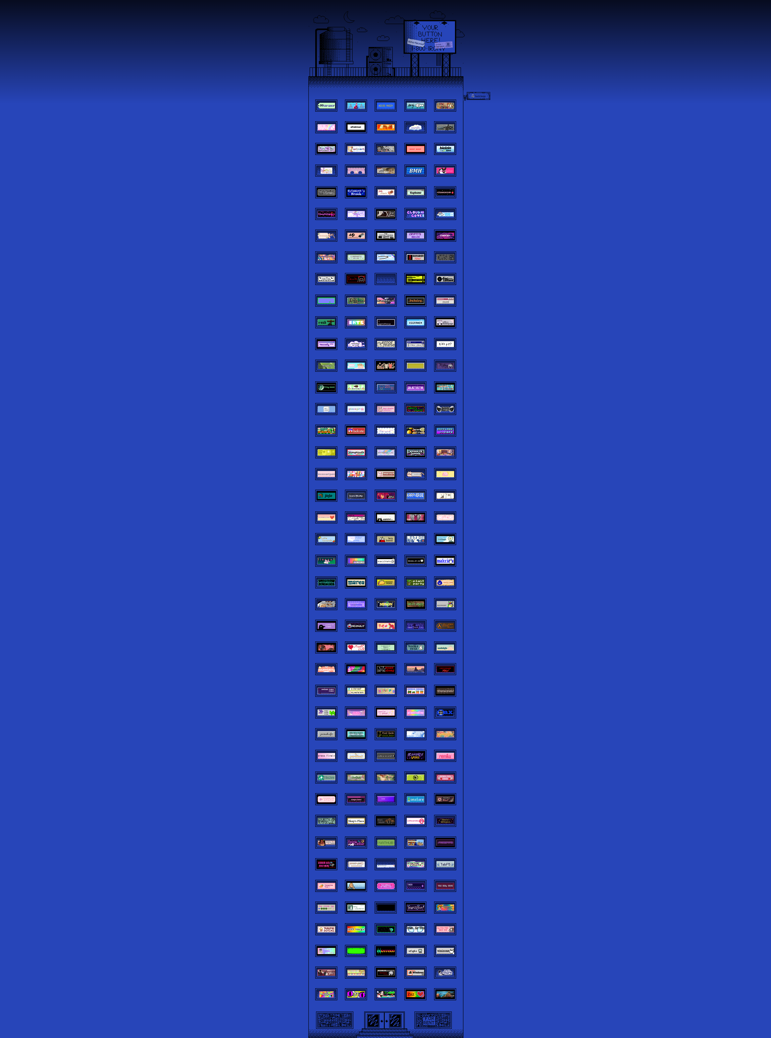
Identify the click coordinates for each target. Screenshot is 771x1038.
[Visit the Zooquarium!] (445, 994)
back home (480, 96)
